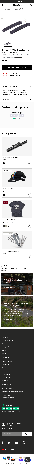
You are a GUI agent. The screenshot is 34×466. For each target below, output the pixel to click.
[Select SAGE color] (6, 226)
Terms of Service (7, 371)
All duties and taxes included (18, 1)
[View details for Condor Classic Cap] (17, 183)
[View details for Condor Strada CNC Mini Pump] (17, 151)
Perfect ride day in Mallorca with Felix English (16, 304)
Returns (4, 350)
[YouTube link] (16, 443)
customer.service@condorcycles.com (13, 392)
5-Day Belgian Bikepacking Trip (15, 281)
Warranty (4, 353)
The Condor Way (7, 361)
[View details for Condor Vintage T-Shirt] (17, 214)
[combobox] (18, 9)
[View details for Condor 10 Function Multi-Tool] (17, 245)
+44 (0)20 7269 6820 (8, 388)
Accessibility (5, 380)
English (12, 449)
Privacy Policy (6, 374)
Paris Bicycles (6, 368)
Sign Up (27, 434)
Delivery (4, 344)
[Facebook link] (2, 443)
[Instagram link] (24, 443)
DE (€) (6, 449)
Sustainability (5, 364)
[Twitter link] (9, 443)
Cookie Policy (6, 377)
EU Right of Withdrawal (8, 347)
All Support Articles (7, 341)
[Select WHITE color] (6, 195)
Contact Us (5, 337)
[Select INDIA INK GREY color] (4, 226)
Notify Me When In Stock (17, 67)
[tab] (17, 1)
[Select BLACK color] (4, 163)
